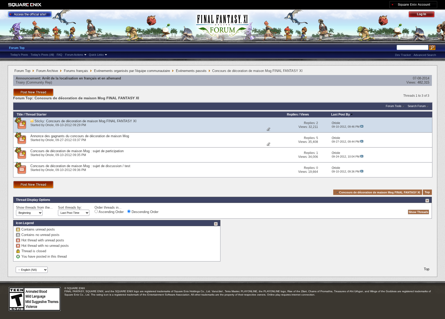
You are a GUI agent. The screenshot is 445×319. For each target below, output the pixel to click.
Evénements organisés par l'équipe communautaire (132, 71)
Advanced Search (425, 54)
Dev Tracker (403, 54)
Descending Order (144, 212)
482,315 (423, 82)
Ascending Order (111, 212)
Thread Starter (36, 114)
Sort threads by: (70, 207)
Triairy (20, 82)
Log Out (424, 15)
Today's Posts (19, 54)
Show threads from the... (34, 207)
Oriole (49, 125)
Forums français (76, 71)
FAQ (59, 54)
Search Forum (417, 106)
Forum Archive (47, 71)
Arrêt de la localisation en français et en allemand (81, 78)
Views (304, 114)
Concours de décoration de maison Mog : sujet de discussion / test (80, 166)
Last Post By (340, 114)
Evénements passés (191, 71)
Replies (292, 114)
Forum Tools (393, 106)
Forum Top (16, 48)
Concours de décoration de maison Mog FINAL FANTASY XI (91, 121)
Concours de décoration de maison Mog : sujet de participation (77, 151)
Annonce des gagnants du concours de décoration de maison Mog (79, 136)
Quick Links (96, 54)
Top (427, 192)
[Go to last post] (361, 126)
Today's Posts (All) (42, 54)
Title (20, 114)
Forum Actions (74, 54)
